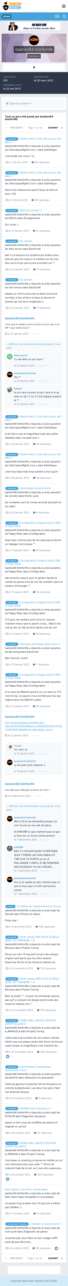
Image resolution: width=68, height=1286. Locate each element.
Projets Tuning (30, 947)
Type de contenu (19, 103)
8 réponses (42, 512)
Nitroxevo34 (20, 355)
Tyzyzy (18, 745)
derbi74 (13, 1077)
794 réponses (46, 926)
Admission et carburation (39, 1077)
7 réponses (42, 664)
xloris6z (13, 495)
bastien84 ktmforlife (17, 146)
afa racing (14, 651)
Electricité (35, 248)
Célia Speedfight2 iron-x (23, 149)
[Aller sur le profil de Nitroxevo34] (10, 356)
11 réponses (43, 269)
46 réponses (42, 162)
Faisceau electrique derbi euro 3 (39, 644)
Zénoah (9, 914)
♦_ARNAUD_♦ (12, 1031)
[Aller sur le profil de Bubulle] (10, 390)
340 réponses (48, 1051)
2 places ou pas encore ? (45, 1223)
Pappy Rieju (15, 533)
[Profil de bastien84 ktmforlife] (34, 67)
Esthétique (50, 149)
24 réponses (44, 1132)
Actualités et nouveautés (39, 1196)
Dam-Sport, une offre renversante (26, 1189)
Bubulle (18, 388)
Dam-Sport (11, 1196)
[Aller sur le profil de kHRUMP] (10, 848)
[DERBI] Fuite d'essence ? (35, 1108)
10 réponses (43, 1213)
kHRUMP (18, 847)
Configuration (37, 533)
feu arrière (25, 241)
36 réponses (43, 1248)
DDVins (13, 218)
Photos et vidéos (30, 914)
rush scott (11, 1231)
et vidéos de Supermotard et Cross (39, 906)
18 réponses (42, 550)
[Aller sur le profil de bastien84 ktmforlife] (10, 374)
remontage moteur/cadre (35, 488)
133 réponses (47, 968)
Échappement (32, 218)
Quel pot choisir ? (30, 210)
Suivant (53, 127)
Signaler (36, 333)
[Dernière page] (62, 127)
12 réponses (42, 230)
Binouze (10, 947)
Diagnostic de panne (34, 1116)
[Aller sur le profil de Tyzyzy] (10, 747)
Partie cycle (32, 495)
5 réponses (45, 1098)
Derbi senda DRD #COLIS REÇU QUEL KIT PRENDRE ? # (32, 938)
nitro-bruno (15, 248)
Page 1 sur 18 (35, 127)
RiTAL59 (10, 1116)
